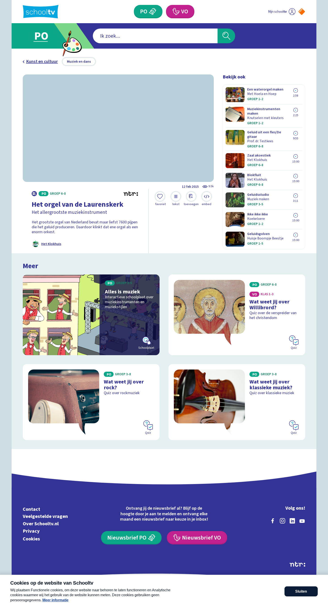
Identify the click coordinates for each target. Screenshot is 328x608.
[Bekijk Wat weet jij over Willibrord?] (236, 314)
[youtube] (302, 521)
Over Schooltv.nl (41, 523)
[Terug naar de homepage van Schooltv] (40, 12)
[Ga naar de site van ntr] (297, 564)
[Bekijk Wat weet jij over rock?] (91, 402)
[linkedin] (292, 521)
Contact (31, 509)
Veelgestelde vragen (45, 516)
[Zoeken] (226, 36)
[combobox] (155, 36)
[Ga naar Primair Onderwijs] (45, 36)
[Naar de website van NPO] (301, 11)
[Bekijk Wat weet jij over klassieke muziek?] (236, 402)
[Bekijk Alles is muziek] (91, 314)
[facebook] (273, 521)
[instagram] (282, 521)
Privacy (31, 531)
